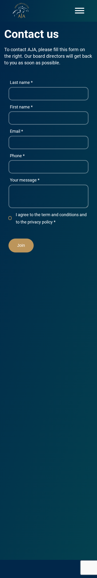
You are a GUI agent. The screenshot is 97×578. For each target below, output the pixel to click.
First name (21, 106)
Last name (21, 82)
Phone (17, 155)
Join (21, 245)
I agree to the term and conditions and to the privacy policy (51, 218)
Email (16, 131)
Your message (25, 180)
